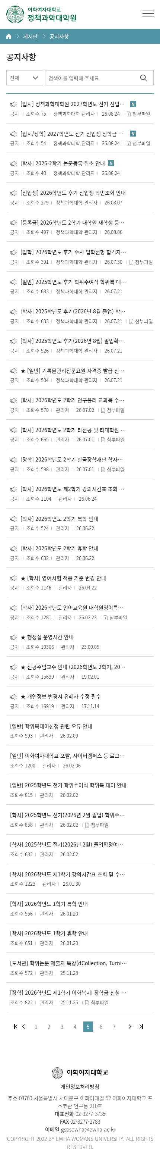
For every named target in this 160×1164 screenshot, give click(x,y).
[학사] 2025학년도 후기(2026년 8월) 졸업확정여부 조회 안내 (68, 340)
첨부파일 (141, 113)
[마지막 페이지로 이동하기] (141, 1026)
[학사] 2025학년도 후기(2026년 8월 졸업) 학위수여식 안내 (68, 311)
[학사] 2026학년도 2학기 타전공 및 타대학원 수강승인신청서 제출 (68, 430)
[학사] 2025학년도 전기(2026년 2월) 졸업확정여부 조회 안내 (68, 844)
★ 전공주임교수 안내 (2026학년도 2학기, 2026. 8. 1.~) (68, 666)
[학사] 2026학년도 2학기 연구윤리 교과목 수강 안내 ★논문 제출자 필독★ (68, 400)
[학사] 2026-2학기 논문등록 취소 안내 (57, 163)
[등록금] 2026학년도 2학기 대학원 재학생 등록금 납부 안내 (68, 222)
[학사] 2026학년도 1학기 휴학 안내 (49, 933)
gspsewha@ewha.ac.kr (87, 1129)
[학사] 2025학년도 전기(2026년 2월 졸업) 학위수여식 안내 (68, 815)
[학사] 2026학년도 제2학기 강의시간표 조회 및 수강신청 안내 (68, 488)
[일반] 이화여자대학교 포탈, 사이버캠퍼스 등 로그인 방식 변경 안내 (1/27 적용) (68, 755)
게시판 (30, 36)
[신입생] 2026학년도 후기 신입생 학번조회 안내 (68, 192)
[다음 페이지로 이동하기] (130, 1026)
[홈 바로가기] (8, 36)
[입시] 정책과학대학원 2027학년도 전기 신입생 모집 (68, 103)
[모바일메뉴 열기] (148, 13)
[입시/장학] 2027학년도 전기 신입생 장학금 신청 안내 (68, 133)
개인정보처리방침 (80, 1086)
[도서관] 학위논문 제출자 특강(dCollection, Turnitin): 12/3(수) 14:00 (68, 963)
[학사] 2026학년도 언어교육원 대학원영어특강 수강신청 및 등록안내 (68, 607)
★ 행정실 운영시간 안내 (42, 637)
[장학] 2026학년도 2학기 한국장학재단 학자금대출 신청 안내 (68, 459)
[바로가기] (41, 14)
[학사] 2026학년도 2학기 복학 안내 (54, 518)
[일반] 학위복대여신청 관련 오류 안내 (51, 726)
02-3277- (84, 1113)
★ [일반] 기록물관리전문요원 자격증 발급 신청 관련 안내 (68, 370)
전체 (14, 77)
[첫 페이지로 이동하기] (15, 1026)
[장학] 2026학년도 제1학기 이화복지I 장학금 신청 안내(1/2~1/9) (68, 992)
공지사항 (59, 36)
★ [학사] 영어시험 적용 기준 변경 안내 (58, 578)
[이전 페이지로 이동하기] (23, 1026)
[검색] (143, 77)
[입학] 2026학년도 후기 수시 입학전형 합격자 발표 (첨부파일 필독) (68, 252)
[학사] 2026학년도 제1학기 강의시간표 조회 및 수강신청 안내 (68, 874)
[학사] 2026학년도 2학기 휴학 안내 (54, 548)
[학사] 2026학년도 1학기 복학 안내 (49, 903)
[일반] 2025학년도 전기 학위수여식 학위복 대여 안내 (68, 785)
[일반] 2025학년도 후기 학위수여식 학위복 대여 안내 (68, 281)
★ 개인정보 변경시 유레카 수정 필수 (55, 696)
